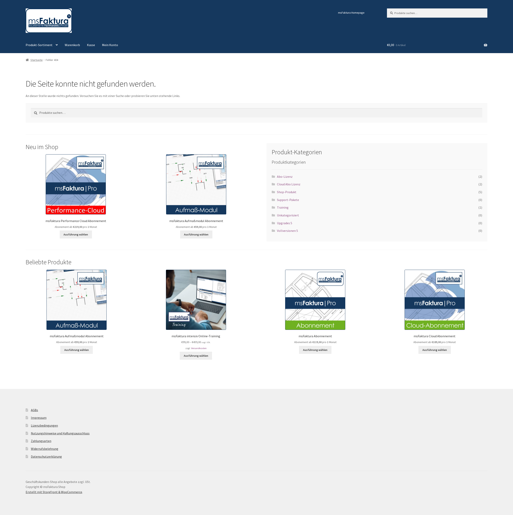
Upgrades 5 (284, 223)
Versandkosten (199, 348)
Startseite (36, 60)
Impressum (38, 418)
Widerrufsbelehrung (44, 449)
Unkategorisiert (288, 215)
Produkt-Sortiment (39, 45)
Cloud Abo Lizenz (288, 184)
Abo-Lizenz (285, 177)
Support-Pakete (288, 200)
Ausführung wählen (76, 234)
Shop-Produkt (286, 192)
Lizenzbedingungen (44, 425)
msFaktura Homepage (351, 12)
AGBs (34, 410)
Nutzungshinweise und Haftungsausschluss (60, 433)
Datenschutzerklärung (46, 456)
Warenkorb (72, 45)
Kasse (91, 45)
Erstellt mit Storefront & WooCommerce (54, 492)
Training (283, 207)
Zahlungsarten (41, 441)
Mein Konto (110, 45)
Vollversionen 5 (287, 231)
